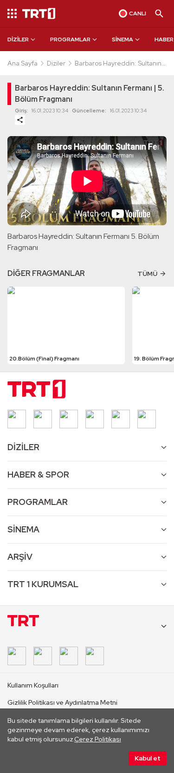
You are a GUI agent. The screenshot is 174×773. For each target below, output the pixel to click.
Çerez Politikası (97, 739)
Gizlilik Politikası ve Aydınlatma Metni (62, 702)
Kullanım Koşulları (32, 685)
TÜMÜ (147, 273)
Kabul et (148, 758)
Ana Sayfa (22, 63)
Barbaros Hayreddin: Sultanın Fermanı (118, 63)
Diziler (56, 63)
